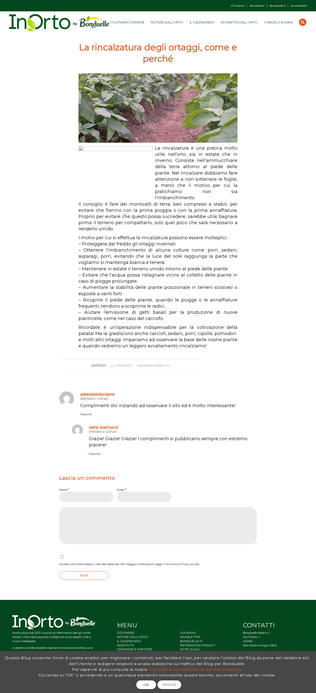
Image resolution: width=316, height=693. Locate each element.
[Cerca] (303, 22)
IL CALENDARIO (129, 641)
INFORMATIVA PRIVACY (197, 645)
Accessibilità (299, 5)
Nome (64, 490)
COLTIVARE (125, 632)
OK (146, 685)
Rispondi (86, 414)
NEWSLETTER (190, 637)
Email (121, 490)
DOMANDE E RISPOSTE (134, 649)
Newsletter (256, 5)
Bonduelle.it (277, 5)
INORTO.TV (125, 645)
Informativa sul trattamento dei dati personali (194, 669)
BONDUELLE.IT (191, 641)
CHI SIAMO (188, 632)
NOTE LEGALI (190, 649)
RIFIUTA (169, 685)
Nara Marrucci (156, 365)
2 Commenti (121, 365)
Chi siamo (237, 5)
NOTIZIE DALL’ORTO (132, 637)
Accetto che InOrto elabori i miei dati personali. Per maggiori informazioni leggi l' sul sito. (129, 564)
